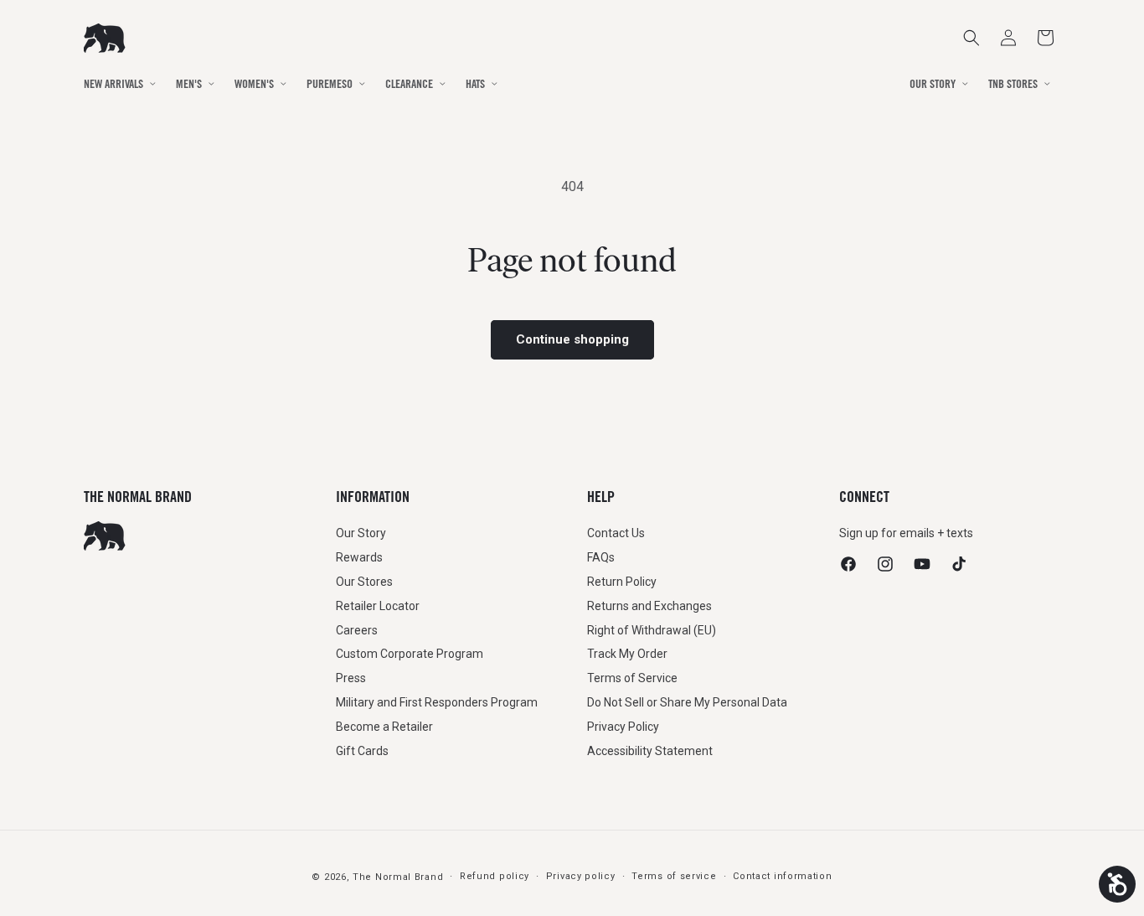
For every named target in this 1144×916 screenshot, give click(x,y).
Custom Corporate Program (409, 653)
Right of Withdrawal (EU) (651, 630)
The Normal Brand (398, 877)
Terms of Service (632, 678)
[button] (1045, 37)
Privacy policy (581, 876)
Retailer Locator (378, 606)
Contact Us (616, 533)
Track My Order (627, 653)
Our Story (361, 533)
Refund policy (494, 876)
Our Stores (364, 581)
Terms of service (673, 876)
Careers (357, 630)
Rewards (359, 557)
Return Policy (622, 581)
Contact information (782, 876)
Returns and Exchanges (649, 606)
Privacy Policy (623, 726)
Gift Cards (362, 751)
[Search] (971, 37)
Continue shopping (572, 339)
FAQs (601, 557)
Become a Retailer (384, 726)
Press (351, 678)
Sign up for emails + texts (906, 533)
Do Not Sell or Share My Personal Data (687, 702)
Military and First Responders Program (437, 702)
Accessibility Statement (650, 751)
